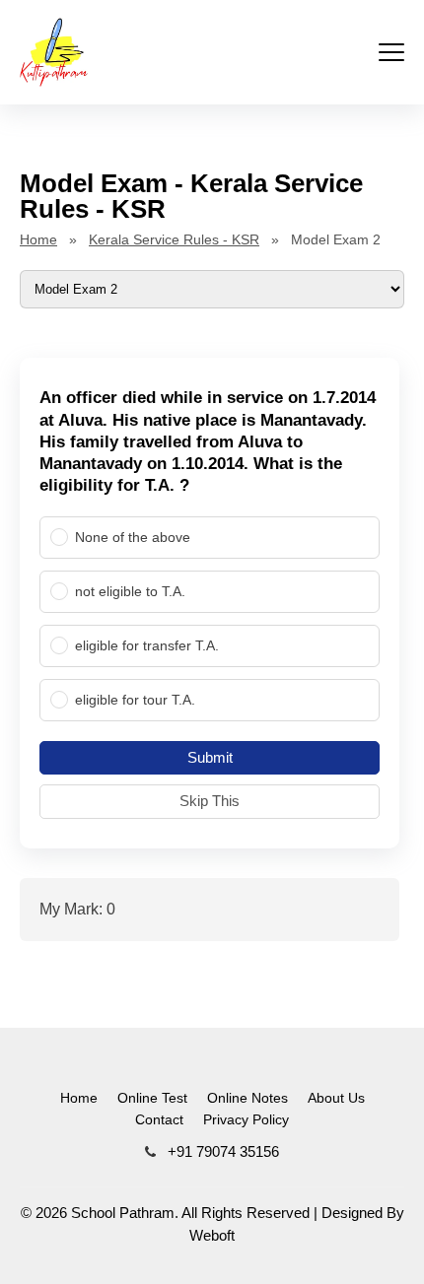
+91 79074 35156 (221, 1151)
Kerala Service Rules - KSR (174, 239)
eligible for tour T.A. (135, 700)
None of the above (132, 537)
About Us (336, 1098)
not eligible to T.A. (130, 591)
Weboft (212, 1235)
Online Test (152, 1098)
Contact (159, 1119)
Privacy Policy (246, 1119)
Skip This (209, 800)
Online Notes (247, 1098)
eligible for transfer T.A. (147, 645)
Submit (210, 757)
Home (38, 239)
